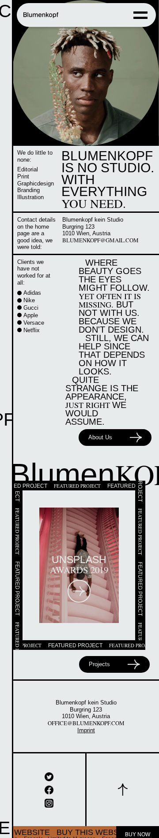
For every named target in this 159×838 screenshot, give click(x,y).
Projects (100, 658)
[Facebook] (49, 784)
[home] (41, 14)
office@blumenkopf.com (86, 717)
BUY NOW (137, 828)
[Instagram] (49, 797)
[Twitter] (49, 771)
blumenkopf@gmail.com (106, 241)
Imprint (86, 724)
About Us (100, 431)
